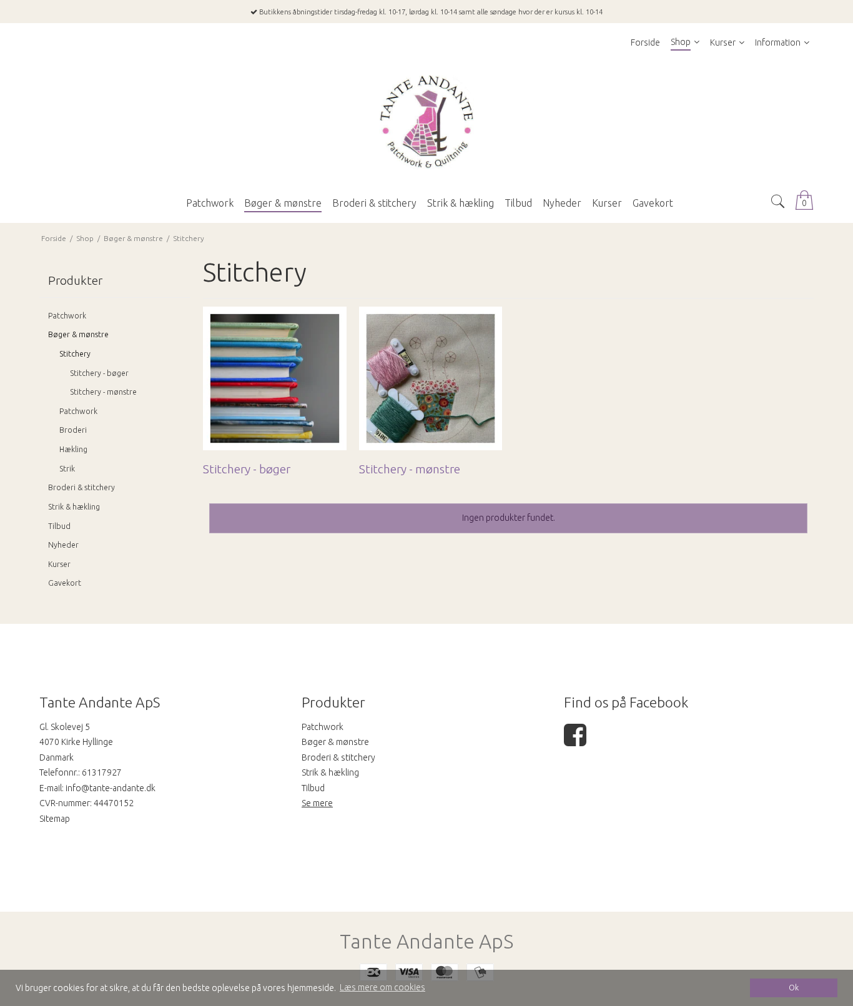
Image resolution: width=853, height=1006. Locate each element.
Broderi (73, 430)
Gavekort (64, 583)
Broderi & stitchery (81, 487)
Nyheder (63, 545)
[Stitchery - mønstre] (430, 378)
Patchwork (67, 316)
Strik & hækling (74, 507)
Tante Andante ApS (426, 941)
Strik (67, 469)
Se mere (317, 803)
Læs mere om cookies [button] (382, 987)
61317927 (102, 772)
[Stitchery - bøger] (274, 378)
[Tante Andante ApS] (426, 122)
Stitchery (75, 354)
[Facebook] (575, 741)
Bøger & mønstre (78, 334)
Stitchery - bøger (99, 373)
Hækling (73, 449)
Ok (794, 987)
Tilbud (59, 526)
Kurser (59, 564)
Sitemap (54, 819)
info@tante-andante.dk (110, 788)
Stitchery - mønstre (103, 392)
